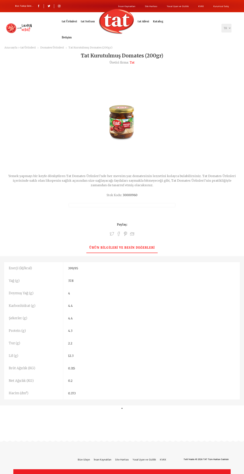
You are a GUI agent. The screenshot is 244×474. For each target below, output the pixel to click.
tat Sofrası (88, 21)
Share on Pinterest (126, 234)
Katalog (158, 21)
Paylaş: (122, 224)
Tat (132, 62)
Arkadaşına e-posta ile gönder (132, 234)
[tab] (122, 248)
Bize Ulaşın (84, 459)
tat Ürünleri (69, 21)
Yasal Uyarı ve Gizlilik (178, 6)
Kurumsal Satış (221, 6)
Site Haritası (151, 6)
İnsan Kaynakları (126, 6)
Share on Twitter (112, 234)
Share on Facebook (119, 234)
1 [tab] (122, 408)
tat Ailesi (143, 21)
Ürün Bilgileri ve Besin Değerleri (122, 247)
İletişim (67, 37)
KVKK (201, 6)
